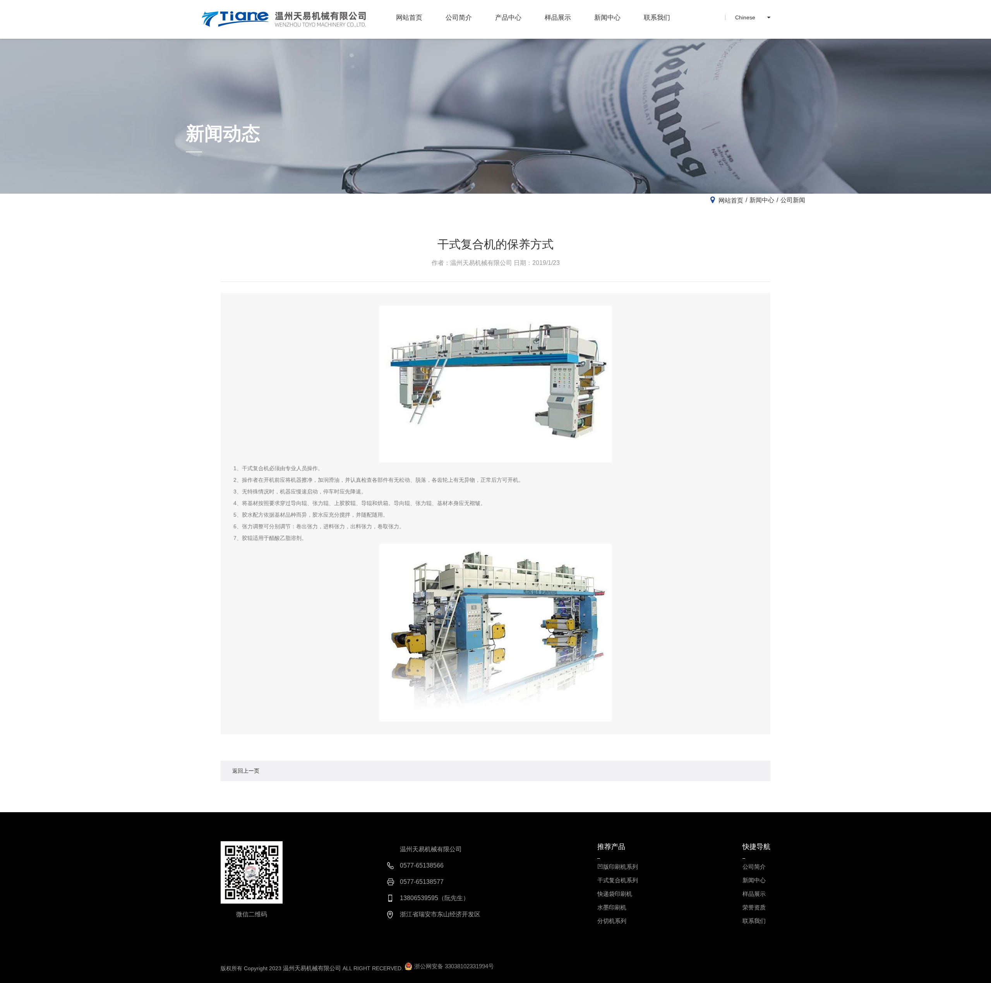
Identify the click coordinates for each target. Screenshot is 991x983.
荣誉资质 (754, 907)
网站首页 (409, 17)
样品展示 (558, 17)
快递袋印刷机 (614, 893)
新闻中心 (607, 17)
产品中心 (508, 17)
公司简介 (459, 17)
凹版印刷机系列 (617, 866)
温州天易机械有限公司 (312, 968)
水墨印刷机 (611, 907)
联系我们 (657, 17)
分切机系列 (611, 921)
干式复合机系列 (617, 880)
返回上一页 (245, 771)
